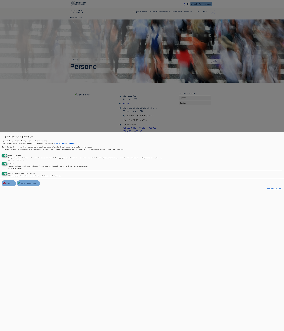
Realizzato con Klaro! (274, 188)
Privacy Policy (60, 143)
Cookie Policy (73, 143)
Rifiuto (8, 183)
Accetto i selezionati (28, 183)
